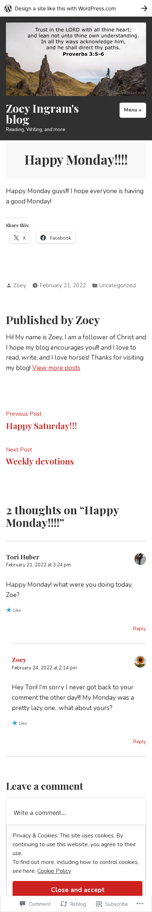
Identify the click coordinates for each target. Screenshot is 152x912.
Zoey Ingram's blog (42, 113)
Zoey (19, 285)
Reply (139, 628)
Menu (135, 110)
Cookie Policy (54, 871)
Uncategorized (117, 285)
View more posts (56, 367)
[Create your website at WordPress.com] (76, 8)
